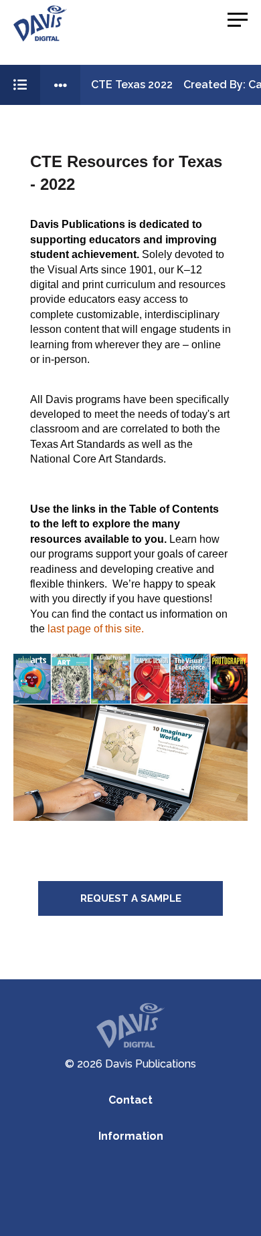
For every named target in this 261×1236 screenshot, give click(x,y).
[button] (237, 20)
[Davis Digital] (40, 23)
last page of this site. (96, 628)
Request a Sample (130, 898)
